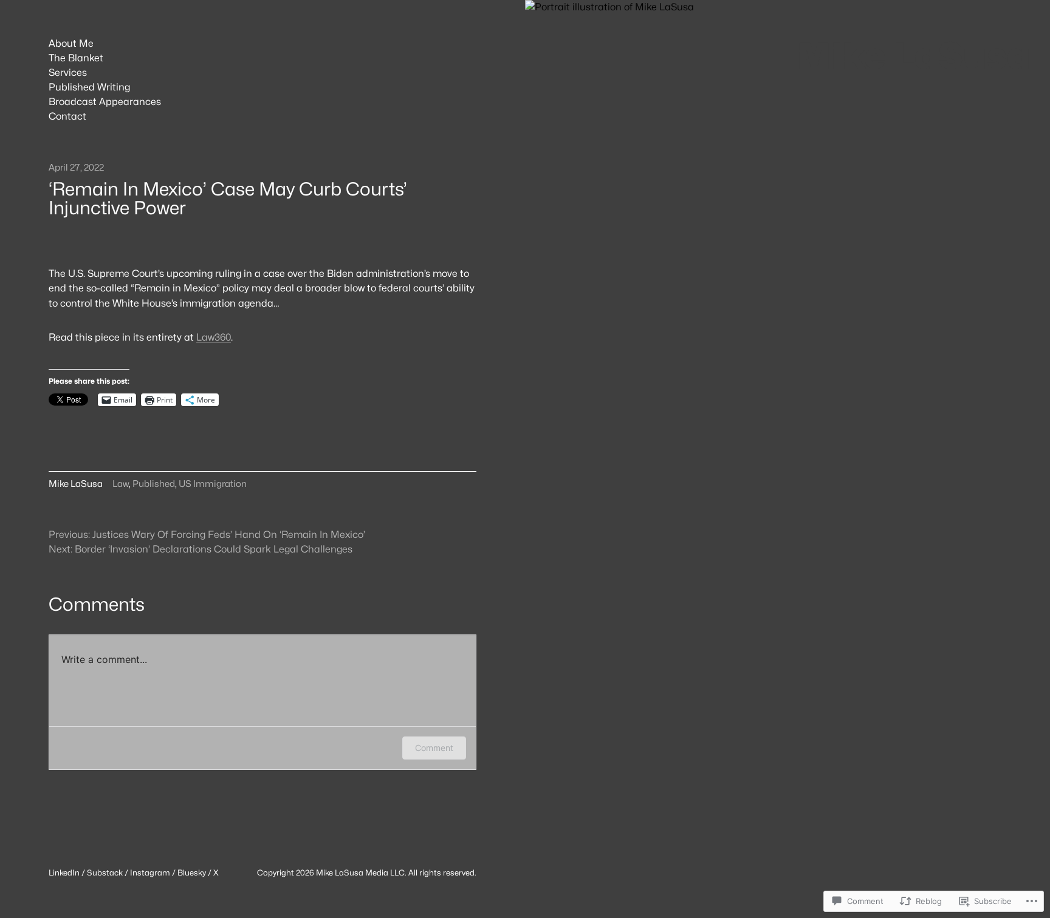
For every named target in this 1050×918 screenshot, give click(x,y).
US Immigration (213, 483)
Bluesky (191, 872)
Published (153, 483)
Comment (434, 748)
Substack (105, 872)
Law (120, 483)
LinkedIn (64, 872)
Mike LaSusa (914, 55)
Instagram (150, 872)
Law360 (213, 337)
